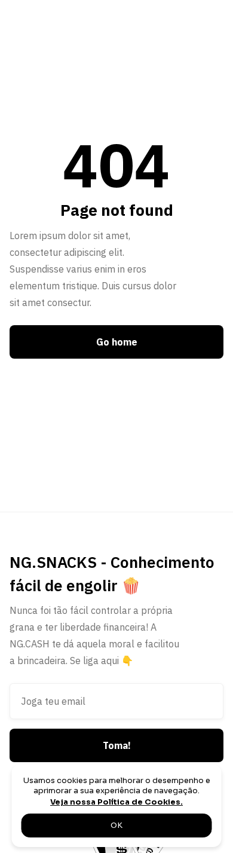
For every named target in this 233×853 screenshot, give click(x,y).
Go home (116, 342)
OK (116, 825)
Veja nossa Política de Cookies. (116, 802)
